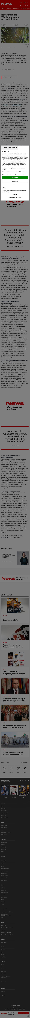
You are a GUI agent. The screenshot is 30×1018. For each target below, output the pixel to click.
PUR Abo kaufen (15, 194)
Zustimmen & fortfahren (15, 177)
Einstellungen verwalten (15, 181)
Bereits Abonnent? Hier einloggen (15, 197)
